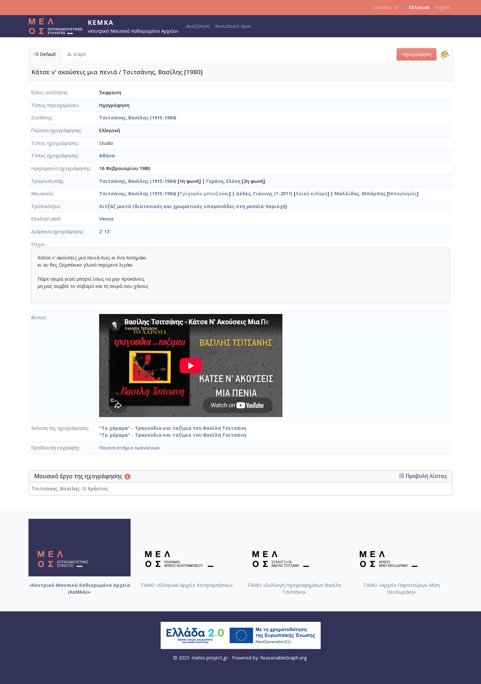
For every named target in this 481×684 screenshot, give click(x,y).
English (442, 7)
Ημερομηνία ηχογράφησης (60, 168)
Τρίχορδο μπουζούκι (204, 193)
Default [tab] (47, 54)
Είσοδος (382, 7)
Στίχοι (38, 244)
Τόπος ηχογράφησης (54, 155)
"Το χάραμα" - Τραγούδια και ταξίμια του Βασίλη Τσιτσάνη (172, 428)
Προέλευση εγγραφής (55, 448)
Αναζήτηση (198, 26)
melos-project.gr (210, 658)
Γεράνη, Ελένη (223, 181)
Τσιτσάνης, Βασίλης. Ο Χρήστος (69, 488)
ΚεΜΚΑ (101, 22)
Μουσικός (42, 193)
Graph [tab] (79, 54)
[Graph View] (445, 54)
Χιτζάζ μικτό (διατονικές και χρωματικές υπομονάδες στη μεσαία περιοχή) (193, 206)
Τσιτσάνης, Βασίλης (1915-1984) (137, 117)
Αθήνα (107, 155)
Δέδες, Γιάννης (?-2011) (264, 193)
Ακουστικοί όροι (233, 26)
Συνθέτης (41, 117)
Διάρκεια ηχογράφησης (57, 231)
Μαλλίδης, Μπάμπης (360, 193)
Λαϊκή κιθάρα (311, 193)
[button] (401, 476)
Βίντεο (38, 317)
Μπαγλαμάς (403, 193)
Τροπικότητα (45, 206)
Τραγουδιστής (47, 181)
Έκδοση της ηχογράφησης (60, 428)
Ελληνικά (419, 7)
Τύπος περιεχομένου (54, 105)
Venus (106, 219)
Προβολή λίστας (425, 476)
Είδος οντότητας (49, 92)
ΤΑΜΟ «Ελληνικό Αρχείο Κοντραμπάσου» (187, 585)
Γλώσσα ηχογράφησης (56, 130)
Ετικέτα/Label (45, 219)
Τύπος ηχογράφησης (54, 143)
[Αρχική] (58, 26)
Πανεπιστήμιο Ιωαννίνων (129, 448)
